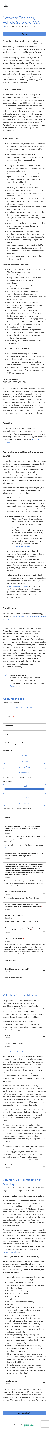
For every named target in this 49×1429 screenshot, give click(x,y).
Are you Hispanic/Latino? (14, 1044)
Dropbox (24, 761)
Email (7, 734)
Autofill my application (24, 707)
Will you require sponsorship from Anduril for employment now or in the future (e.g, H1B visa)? (23, 906)
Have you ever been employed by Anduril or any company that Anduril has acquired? (22, 929)
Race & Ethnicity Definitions (14, 1052)
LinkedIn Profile (11, 960)
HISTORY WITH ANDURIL (14, 915)
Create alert (15, 686)
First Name (9, 717)
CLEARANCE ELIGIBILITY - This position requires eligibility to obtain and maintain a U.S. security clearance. (23, 828)
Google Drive (24, 767)
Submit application (24, 1413)
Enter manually (24, 773)
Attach (24, 755)
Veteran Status (10, 1165)
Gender (7, 1035)
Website (8, 818)
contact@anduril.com (21, 546)
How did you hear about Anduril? (17, 969)
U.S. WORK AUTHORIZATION (16, 892)
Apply (24, 34)
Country (8, 743)
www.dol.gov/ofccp (11, 1252)
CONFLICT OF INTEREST (14, 939)
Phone (24, 743)
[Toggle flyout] (15, 744)
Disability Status (11, 1381)
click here (7, 847)
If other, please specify (13, 978)
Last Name (9, 725)
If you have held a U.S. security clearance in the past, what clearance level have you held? (24, 855)
